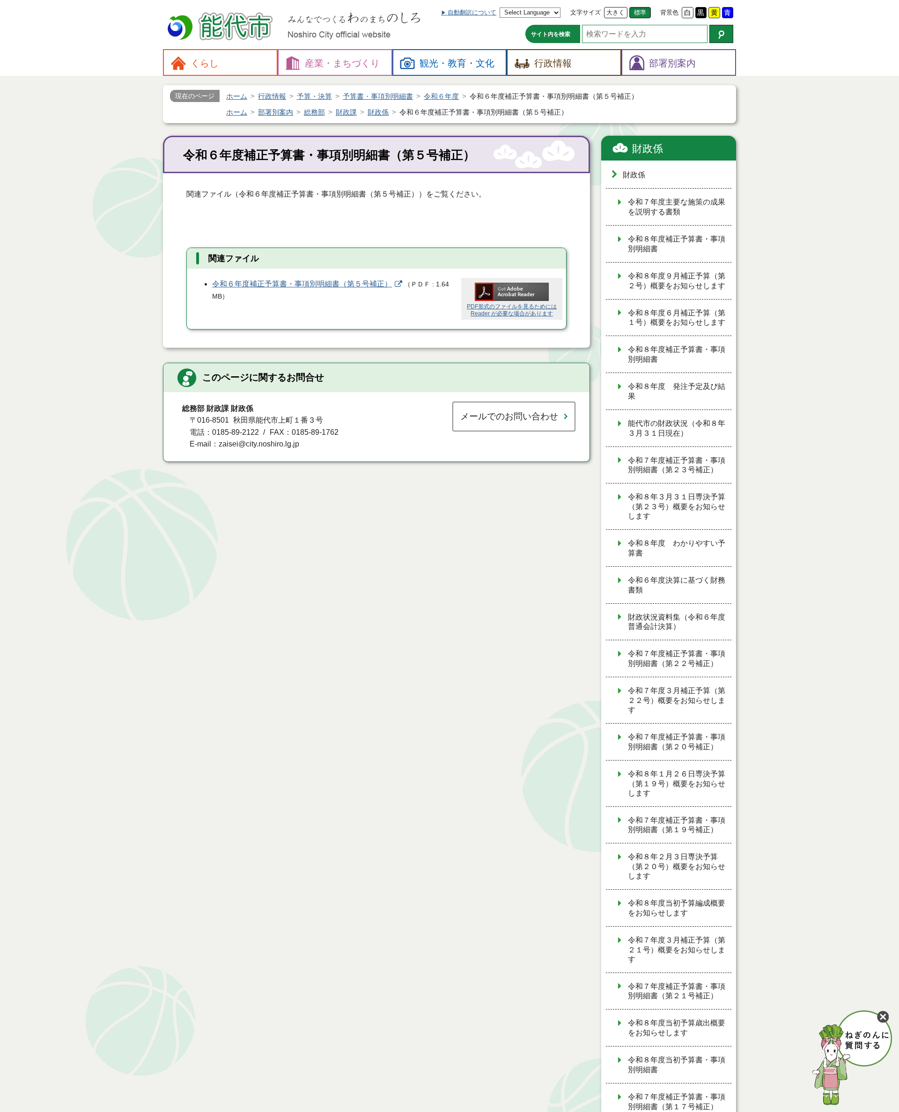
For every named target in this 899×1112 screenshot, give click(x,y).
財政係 (647, 148)
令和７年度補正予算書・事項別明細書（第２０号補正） (676, 742)
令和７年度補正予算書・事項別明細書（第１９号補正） (676, 825)
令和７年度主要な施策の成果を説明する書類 (676, 207)
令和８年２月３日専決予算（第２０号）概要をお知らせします (676, 866)
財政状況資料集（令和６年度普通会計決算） (676, 622)
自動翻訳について (472, 12)
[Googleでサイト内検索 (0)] (721, 34)
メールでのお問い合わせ (509, 416)
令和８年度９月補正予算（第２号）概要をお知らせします (676, 281)
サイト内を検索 (550, 34)
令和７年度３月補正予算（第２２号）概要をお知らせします (676, 700)
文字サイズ (585, 12)
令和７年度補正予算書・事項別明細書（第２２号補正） (676, 658)
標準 (640, 12)
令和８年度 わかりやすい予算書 (676, 548)
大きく (615, 12)
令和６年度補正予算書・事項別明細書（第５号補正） (302, 284)
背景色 (669, 12)
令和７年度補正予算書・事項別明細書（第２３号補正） (676, 465)
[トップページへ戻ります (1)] (221, 27)
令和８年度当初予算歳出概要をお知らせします (676, 1028)
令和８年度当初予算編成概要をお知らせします (676, 908)
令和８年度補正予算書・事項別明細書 (676, 244)
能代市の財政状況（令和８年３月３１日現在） (676, 428)
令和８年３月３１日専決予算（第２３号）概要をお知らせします (676, 506)
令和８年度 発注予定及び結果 (676, 391)
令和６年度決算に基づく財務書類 (676, 585)
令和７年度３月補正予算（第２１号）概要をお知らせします (676, 949)
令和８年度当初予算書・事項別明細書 (676, 1065)
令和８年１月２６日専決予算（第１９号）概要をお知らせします (676, 783)
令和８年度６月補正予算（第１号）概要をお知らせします (676, 318)
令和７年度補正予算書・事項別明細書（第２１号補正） (676, 991)
